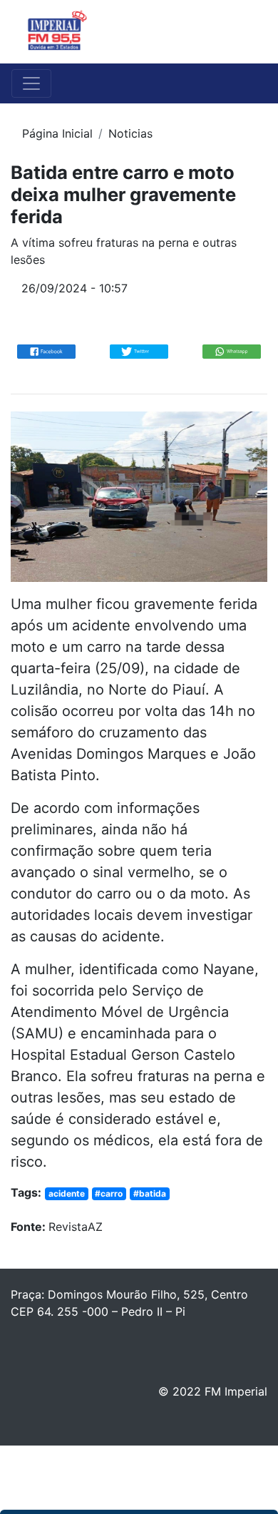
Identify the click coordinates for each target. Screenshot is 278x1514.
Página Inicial (57, 133)
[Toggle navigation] (247, 32)
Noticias (130, 133)
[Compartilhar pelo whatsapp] (231, 351)
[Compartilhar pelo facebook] (46, 351)
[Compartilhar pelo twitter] (139, 351)
